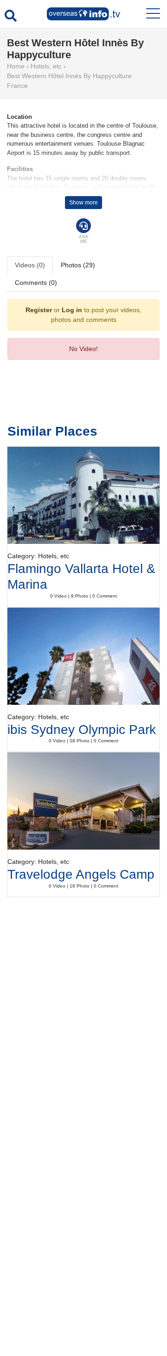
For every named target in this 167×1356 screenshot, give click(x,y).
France (17, 85)
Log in (72, 310)
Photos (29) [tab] (78, 265)
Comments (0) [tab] (36, 282)
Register (39, 310)
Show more (83, 202)
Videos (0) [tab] (30, 265)
